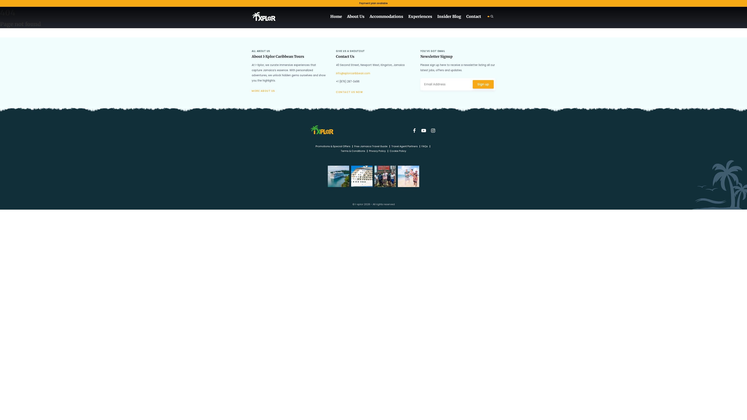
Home (348, 16)
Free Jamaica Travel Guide (371, 145)
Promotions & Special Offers (333, 145)
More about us (263, 91)
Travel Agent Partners (404, 145)
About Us (367, 16)
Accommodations (395, 16)
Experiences (426, 16)
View (373, 3)
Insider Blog (452, 16)
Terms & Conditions (353, 150)
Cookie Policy (398, 150)
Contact (474, 16)
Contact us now (349, 92)
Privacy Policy (377, 150)
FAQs (425, 145)
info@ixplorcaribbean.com (353, 73)
